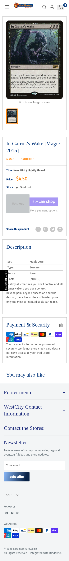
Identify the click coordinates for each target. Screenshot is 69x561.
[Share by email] (60, 229)
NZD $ (9, 495)
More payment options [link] (44, 210)
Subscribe (17, 477)
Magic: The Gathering (20, 159)
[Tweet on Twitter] (52, 229)
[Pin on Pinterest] (45, 229)
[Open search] (44, 7)
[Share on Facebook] (38, 229)
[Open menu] (7, 7)
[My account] (52, 7)
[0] (60, 7)
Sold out (18, 203)
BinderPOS (55, 553)
